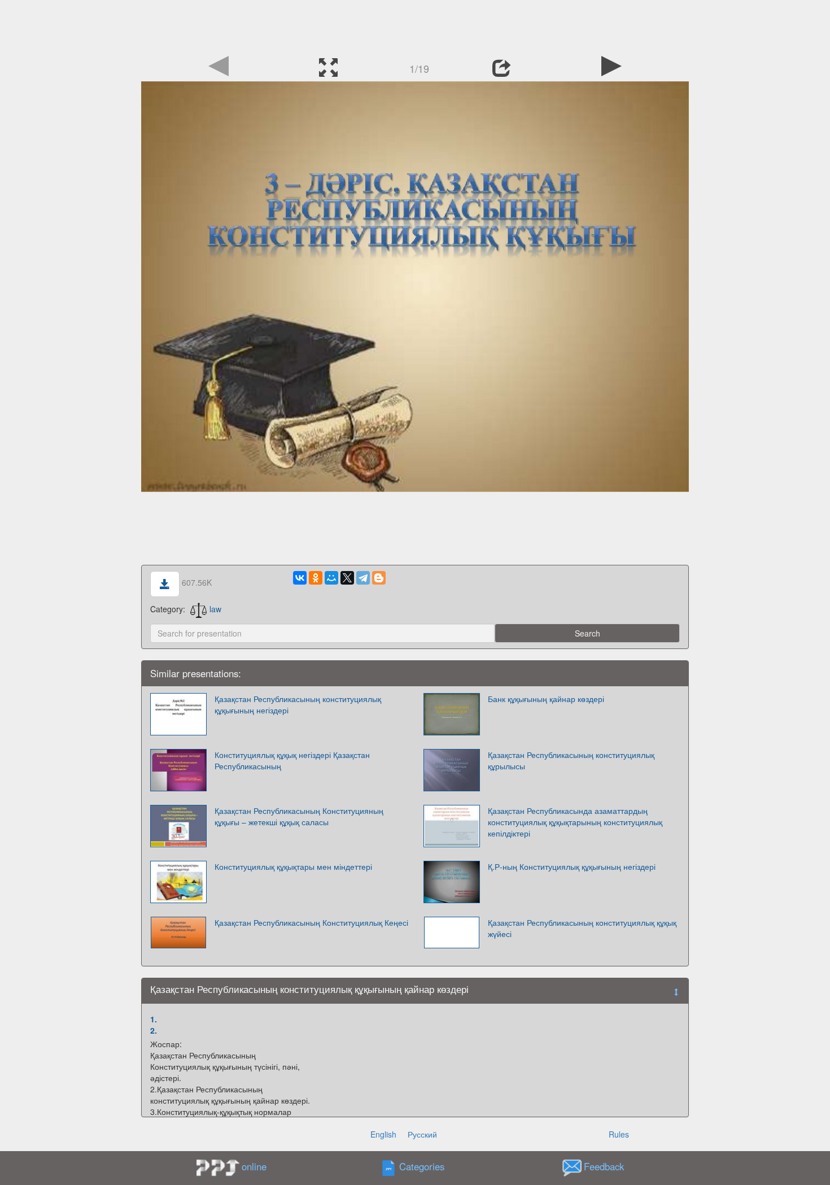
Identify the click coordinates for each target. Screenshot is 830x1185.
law (215, 609)
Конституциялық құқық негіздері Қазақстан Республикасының (292, 760)
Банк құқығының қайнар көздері (546, 698)
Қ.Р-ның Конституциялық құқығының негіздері (572, 866)
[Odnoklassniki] (315, 578)
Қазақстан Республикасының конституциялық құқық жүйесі (582, 928)
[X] (347, 578)
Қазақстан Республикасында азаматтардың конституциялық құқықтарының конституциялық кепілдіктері (575, 822)
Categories (421, 1166)
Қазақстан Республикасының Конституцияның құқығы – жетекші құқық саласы (299, 816)
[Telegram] (363, 578)
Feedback (604, 1166)
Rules (619, 1134)
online (254, 1166)
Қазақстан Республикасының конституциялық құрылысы (571, 760)
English (383, 1134)
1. (153, 1019)
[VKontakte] (300, 578)
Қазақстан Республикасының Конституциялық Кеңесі (311, 922)
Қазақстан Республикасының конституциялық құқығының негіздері (298, 704)
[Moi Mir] (331, 578)
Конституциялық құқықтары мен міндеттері (293, 866)
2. (153, 1030)
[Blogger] (379, 578)
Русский (422, 1134)
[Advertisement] (415, 25)
